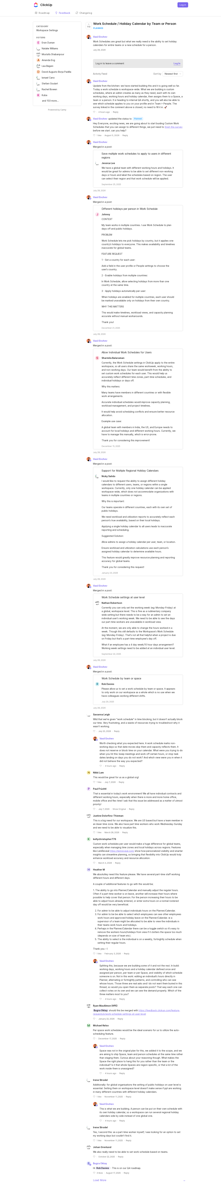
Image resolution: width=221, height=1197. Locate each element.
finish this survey (173, 127)
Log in (183, 4)
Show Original (119, 809)
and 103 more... (50, 100)
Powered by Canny (57, 110)
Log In (177, 63)
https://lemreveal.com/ (122, 851)
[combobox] (173, 73)
